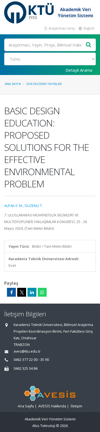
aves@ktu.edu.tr (27, 351)
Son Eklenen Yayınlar (44, 84)
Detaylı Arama (79, 70)
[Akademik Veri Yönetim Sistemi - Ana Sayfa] (29, 12)
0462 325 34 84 (26, 368)
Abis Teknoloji (43, 425)
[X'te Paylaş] (21, 292)
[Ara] (88, 45)
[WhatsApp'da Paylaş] (42, 292)
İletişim (76, 406)
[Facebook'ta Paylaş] (11, 292)
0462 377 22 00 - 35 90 (31, 359)
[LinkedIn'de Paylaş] (32, 292)
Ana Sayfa (13, 84)
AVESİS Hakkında (52, 406)
